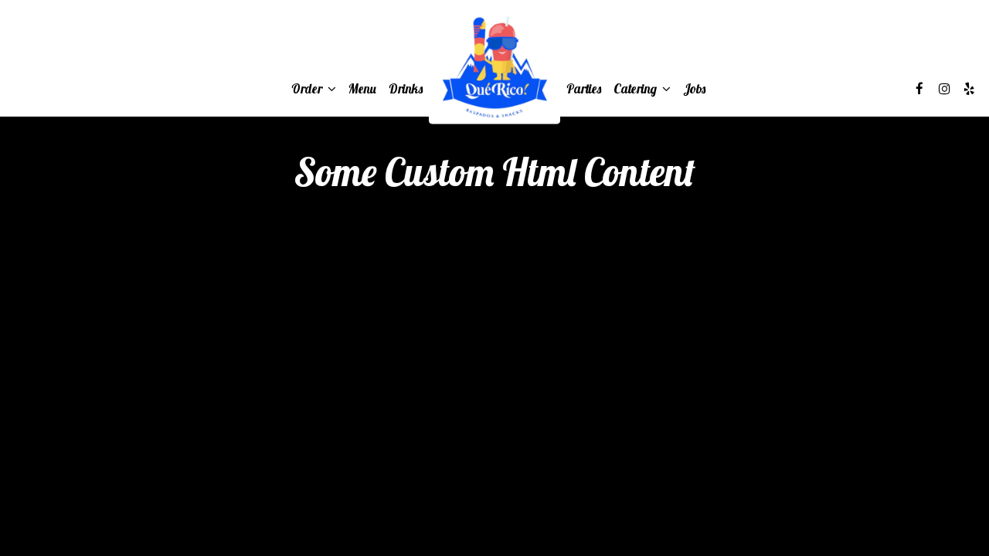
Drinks (406, 89)
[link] (494, 68)
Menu (362, 89)
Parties (583, 89)
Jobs (694, 89)
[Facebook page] (919, 88)
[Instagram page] (944, 88)
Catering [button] (636, 89)
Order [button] (308, 89)
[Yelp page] (969, 88)
